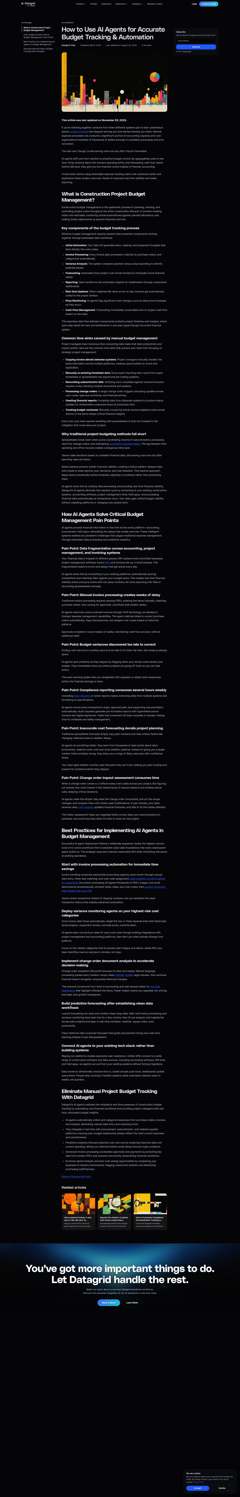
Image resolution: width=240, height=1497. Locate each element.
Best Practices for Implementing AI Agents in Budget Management (39, 43)
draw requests (81, 696)
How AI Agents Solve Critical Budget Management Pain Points (38, 36)
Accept (197, 1488)
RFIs (106, 562)
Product (80, 4)
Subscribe (196, 47)
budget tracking (78, 132)
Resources (120, 4)
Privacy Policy (187, 51)
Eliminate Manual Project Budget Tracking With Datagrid (38, 50)
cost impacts (85, 807)
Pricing (93, 4)
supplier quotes (124, 975)
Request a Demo (154, 4)
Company (136, 4)
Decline (222, 1488)
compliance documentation (124, 444)
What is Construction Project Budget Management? (37, 29)
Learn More (132, 1303)
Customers (106, 4)
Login (194, 4)
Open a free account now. (76, 1176)
